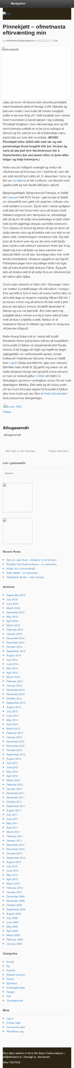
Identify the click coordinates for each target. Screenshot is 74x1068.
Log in (10, 1018)
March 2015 (13, 625)
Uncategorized (15, 1000)
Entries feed (13, 1023)
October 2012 (14, 750)
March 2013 (13, 728)
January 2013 (14, 737)
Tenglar (11, 992)
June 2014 (12, 664)
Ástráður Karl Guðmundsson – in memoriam (32, 564)
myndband (19, 180)
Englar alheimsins (59, 451)
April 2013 (12, 724)
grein (14, 363)
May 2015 (12, 616)
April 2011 (12, 827)
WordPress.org (15, 1031)
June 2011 (12, 819)
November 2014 (15, 642)
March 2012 (13, 780)
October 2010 (14, 853)
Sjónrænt (12, 983)
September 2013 (16, 703)
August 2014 (14, 655)
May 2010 (12, 875)
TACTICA (14, 1062)
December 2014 (15, 638)
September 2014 (16, 651)
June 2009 (12, 922)
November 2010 (15, 849)
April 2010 (12, 879)
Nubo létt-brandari (55, 393)
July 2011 (12, 814)
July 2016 (12, 599)
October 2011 (14, 801)
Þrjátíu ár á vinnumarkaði (21, 568)
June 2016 (12, 604)
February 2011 (15, 836)
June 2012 (12, 767)
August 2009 (14, 913)
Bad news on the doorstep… (21, 451)
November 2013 (15, 694)
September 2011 (16, 806)
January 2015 (14, 634)
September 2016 (16, 595)
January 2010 (14, 892)
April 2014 (12, 672)
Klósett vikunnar (16, 974)
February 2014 (15, 681)
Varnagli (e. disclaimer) (37, 1057)
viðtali (40, 376)
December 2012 (15, 741)
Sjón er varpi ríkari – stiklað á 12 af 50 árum (32, 560)
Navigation (18, 3)
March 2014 (13, 677)
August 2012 (14, 758)
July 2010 (12, 866)
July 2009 (12, 918)
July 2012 (12, 763)
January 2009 (14, 944)
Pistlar (10, 979)
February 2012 (15, 784)
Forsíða (11, 970)
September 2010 (16, 857)
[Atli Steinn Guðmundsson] (7, 14)
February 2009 (15, 939)
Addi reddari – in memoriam (22, 573)
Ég (8, 966)
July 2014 (12, 659)
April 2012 (12, 776)
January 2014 (14, 685)
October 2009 (14, 905)
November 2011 (15, 797)
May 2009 (12, 926)
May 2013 (12, 720)
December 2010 (15, 845)
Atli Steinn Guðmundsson (20, 40)
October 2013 (14, 698)
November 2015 (15, 612)
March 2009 (13, 935)
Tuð (56, 40)
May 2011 (12, 823)
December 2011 (15, 793)
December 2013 (15, 690)
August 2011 (14, 810)
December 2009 (15, 896)
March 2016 (13, 608)
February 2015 (15, 629)
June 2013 (12, 715)
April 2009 (12, 931)
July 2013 (12, 711)
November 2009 (15, 900)
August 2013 (14, 707)
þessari (13, 197)
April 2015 (12, 621)
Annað (10, 962)
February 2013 (15, 733)
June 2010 (12, 870)
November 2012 (15, 746)
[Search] (67, 473)
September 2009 (16, 909)
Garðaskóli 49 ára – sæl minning (25, 577)
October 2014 (14, 647)
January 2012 (14, 789)
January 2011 (14, 840)
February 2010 (15, 888)
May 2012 (12, 771)
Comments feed (16, 1027)
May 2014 (12, 668)
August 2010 (14, 862)
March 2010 (13, 883)
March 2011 (13, 832)
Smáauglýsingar (16, 987)
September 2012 (16, 754)
